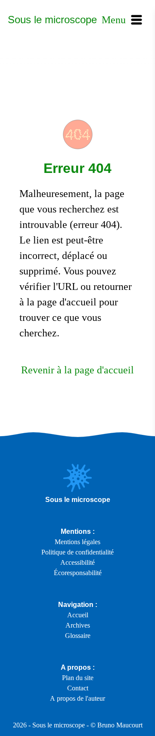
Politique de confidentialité (77, 552)
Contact (77, 688)
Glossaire (77, 635)
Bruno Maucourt (120, 725)
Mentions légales (77, 541)
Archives (77, 625)
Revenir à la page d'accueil (77, 370)
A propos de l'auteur (77, 698)
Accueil (77, 615)
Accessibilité (77, 562)
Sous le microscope (52, 19)
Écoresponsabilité (78, 572)
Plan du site (77, 677)
